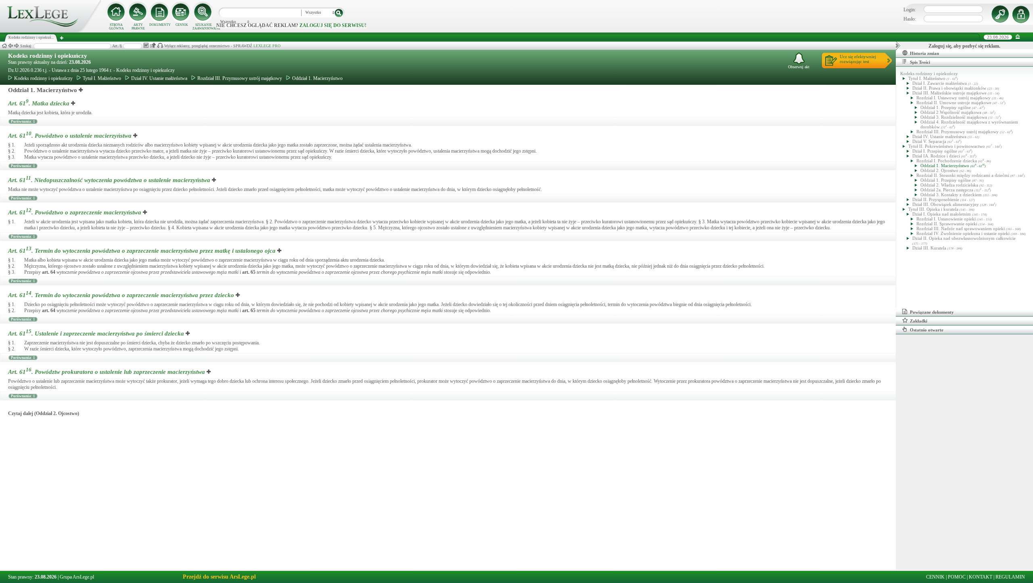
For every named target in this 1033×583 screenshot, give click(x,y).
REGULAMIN (1010, 577)
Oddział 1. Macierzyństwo (317, 78)
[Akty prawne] (138, 12)
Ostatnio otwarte (926, 329)
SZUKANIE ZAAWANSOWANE (203, 26)
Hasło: (909, 19)
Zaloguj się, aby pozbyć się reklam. (964, 46)
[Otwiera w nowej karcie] (81, 90)
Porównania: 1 (23, 122)
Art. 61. (38, 103)
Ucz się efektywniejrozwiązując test (858, 59)
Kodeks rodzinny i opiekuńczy (47, 55)
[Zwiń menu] (1017, 37)
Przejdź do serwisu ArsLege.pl (219, 577)
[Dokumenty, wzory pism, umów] (160, 12)
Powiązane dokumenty (932, 312)
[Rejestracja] (1022, 14)
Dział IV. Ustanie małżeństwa (159, 78)
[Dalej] (16, 46)
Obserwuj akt (798, 67)
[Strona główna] (50, 31)
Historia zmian (924, 53)
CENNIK (182, 25)
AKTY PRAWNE (138, 26)
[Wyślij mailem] (153, 45)
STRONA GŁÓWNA (116, 26)
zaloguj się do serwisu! (332, 25)
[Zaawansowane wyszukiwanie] (203, 12)
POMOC (957, 577)
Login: (909, 10)
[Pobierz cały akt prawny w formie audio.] (160, 45)
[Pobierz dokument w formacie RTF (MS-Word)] (145, 45)
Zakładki (918, 321)
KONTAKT (980, 577)
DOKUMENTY (160, 25)
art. (48, 272)
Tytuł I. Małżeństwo (102, 78)
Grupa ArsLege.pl (77, 577)
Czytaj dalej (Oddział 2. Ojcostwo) (43, 413)
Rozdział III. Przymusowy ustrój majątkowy (239, 78)
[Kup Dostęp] (181, 12)
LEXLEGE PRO (266, 46)
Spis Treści (920, 62)
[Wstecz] (10, 46)
